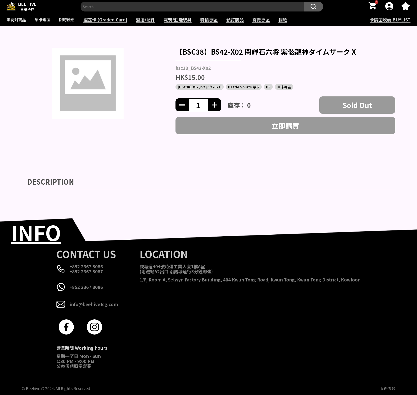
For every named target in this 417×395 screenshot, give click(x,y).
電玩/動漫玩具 (178, 19)
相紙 (282, 19)
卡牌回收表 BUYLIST (390, 19)
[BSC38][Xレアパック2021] (200, 86)
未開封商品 (16, 19)
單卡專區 (42, 19)
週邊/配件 (145, 19)
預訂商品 (235, 19)
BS (268, 86)
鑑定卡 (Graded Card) (105, 19)
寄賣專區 (261, 19)
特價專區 (209, 19)
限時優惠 (67, 19)
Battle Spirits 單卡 (244, 86)
